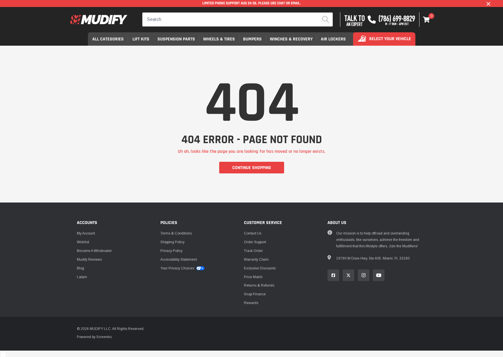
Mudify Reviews (89, 259)
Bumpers (252, 39)
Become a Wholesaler (94, 251)
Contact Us (252, 233)
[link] (333, 275)
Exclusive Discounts (260, 268)
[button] (426, 19)
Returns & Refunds (259, 285)
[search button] (326, 19)
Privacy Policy (171, 251)
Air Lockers (333, 39)
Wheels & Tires (219, 39)
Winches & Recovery (291, 39)
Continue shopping (251, 168)
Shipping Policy (172, 242)
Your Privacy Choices (177, 268)
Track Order (253, 251)
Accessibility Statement (178, 259)
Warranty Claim (256, 259)
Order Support (255, 242)
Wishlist (83, 242)
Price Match (253, 277)
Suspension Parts (176, 39)
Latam (82, 277)
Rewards (251, 303)
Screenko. (104, 337)
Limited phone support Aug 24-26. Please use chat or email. (251, 3)
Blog (80, 268)
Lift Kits (140, 39)
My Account (86, 233)
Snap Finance (255, 294)
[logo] (99, 19)
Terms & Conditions (176, 233)
